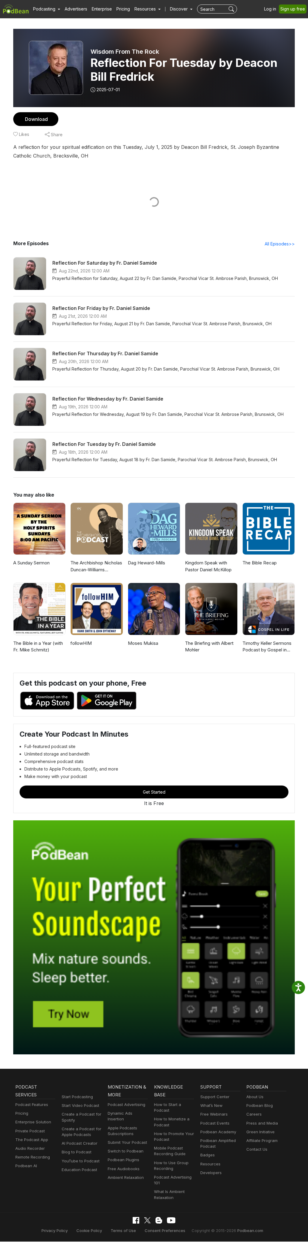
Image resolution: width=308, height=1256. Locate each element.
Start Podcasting (77, 1096)
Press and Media (262, 1123)
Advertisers (76, 8)
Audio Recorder (30, 1148)
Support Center (214, 1096)
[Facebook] (136, 1220)
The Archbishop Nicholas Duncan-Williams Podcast (96, 566)
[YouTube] (171, 1220)
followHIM (81, 643)
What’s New (211, 1105)
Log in (270, 8)
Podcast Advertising (126, 1104)
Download (36, 119)
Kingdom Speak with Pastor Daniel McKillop (208, 566)
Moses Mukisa (143, 643)
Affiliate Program (262, 1140)
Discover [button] (179, 8)
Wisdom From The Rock (125, 51)
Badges (207, 1154)
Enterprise (102, 8)
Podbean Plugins (123, 1159)
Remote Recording (32, 1157)
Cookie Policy (89, 1230)
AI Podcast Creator (79, 1143)
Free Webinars (214, 1114)
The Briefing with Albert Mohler (209, 646)
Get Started (154, 792)
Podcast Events (214, 1123)
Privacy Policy (55, 1230)
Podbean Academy (218, 1131)
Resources (210, 1163)
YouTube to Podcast (81, 1160)
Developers (211, 1172)
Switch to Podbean (125, 1151)
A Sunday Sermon (31, 563)
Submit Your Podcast (127, 1142)
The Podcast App (31, 1139)
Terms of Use (123, 1230)
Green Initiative (260, 1131)
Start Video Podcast (80, 1105)
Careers (254, 1114)
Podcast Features (31, 1104)
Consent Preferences (165, 1230)
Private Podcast (30, 1130)
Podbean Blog (259, 1105)
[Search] (232, 9)
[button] (46, 9)
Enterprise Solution (33, 1121)
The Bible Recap (259, 563)
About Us (254, 1096)
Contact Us (256, 1149)
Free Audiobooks (124, 1168)
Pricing (123, 8)
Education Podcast (79, 1169)
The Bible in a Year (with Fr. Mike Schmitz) (38, 646)
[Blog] (159, 1220)
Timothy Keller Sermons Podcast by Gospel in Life (266, 647)
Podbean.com (250, 1230)
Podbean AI (26, 1165)
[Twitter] (147, 1220)
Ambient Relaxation (126, 1177)
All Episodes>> (280, 243)
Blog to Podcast (76, 1151)
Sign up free (292, 8)
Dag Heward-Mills (146, 563)
